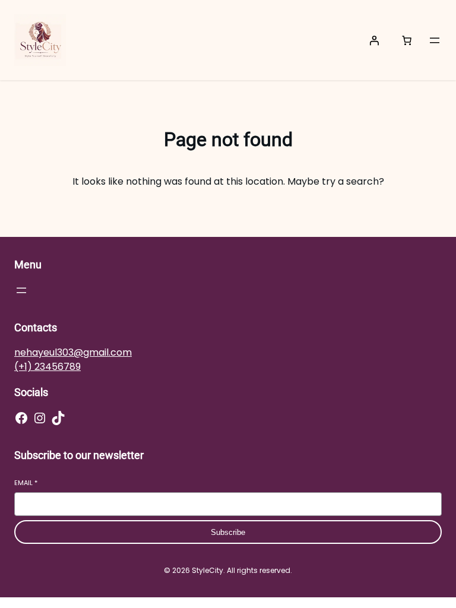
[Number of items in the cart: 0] (407, 40)
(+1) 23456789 (47, 366)
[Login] (374, 40)
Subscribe (228, 532)
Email (25, 483)
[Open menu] (435, 40)
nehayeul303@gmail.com (73, 352)
